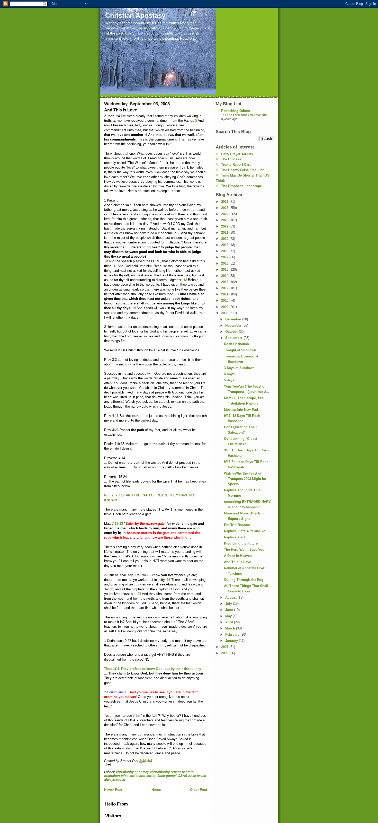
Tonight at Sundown (240, 350)
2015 (225, 270)
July (229, 604)
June (229, 610)
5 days (229, 380)
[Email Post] (155, 764)
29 (139, 594)
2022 (225, 226)
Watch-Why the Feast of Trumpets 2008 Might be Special (245, 478)
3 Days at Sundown (239, 368)
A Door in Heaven (238, 556)
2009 (225, 307)
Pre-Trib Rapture (237, 525)
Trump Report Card (236, 165)
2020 (225, 239)
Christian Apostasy (135, 15)
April (229, 622)
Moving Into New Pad (241, 410)
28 (168, 580)
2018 (225, 251)
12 (185, 280)
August (231, 597)
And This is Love (237, 562)
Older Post (198, 790)
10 (106, 261)
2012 (225, 288)
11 (115, 266)
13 (177, 294)
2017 (225, 257)
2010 (225, 300)
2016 (225, 263)
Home (156, 790)
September (234, 338)
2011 (225, 294)
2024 (225, 214)
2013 (225, 282)
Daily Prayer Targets (237, 154)
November (233, 325)
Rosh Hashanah (236, 344)
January (232, 641)
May (229, 616)
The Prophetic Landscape (241, 186)
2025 (225, 208)
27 (106, 575)
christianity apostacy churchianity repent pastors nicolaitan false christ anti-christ (149, 774)
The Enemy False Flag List (242, 170)
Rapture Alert (234, 537)
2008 (225, 313)
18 (117, 416)
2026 (225, 202)
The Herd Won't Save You (244, 549)
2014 (225, 276)
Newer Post (113, 790)
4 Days (229, 374)
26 (117, 430)
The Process (231, 159)
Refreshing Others (235, 111)
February (232, 634)
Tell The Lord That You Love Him (244, 115)
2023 (225, 220)
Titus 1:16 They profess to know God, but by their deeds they (152, 669)
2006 (225, 653)
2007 (225, 647)
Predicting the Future (241, 543)
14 (134, 308)
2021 (225, 232)
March (230, 628)
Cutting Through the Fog (243, 580)
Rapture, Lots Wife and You (245, 531)
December (233, 319)
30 (149, 603)
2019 (225, 245)
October (232, 332)
